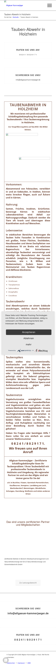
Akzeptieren (28, 332)
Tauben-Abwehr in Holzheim (17, 14)
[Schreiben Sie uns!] (28, 67)
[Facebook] (47, 660)
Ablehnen (28, 338)
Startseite (16, 17)
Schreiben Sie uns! (28, 75)
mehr (29, 344)
